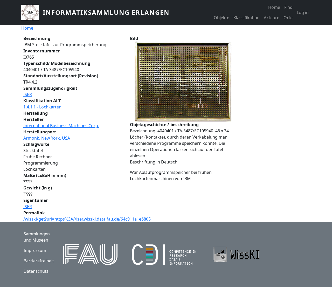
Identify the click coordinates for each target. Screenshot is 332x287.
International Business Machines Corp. (61, 125)
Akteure (271, 17)
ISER (27, 94)
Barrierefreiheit (39, 261)
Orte (288, 17)
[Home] (32, 12)
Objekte (221, 17)
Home (274, 7)
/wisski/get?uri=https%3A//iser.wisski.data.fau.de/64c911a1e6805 (87, 219)
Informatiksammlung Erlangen (106, 12)
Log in (303, 12)
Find (288, 7)
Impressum (35, 250)
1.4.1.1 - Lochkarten (42, 107)
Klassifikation (246, 17)
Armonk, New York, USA (46, 138)
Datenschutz (36, 271)
